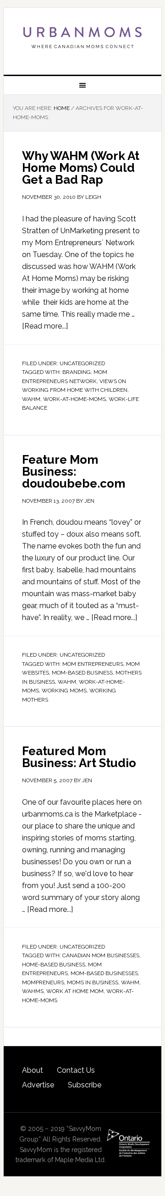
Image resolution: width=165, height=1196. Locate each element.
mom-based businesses (104, 973)
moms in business (92, 982)
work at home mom (75, 991)
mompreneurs (43, 982)
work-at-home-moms (74, 399)
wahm (31, 399)
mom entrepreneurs (92, 664)
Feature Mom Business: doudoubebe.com (73, 471)
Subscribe (84, 1085)
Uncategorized (82, 363)
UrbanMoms (82, 37)
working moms (64, 690)
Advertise (38, 1085)
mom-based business (82, 672)
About (32, 1070)
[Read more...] (45, 326)
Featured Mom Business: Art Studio (79, 757)
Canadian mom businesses (100, 955)
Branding (76, 372)
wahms (33, 991)
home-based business (53, 964)
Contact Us (76, 1070)
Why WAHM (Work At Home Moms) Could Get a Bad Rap (80, 168)
